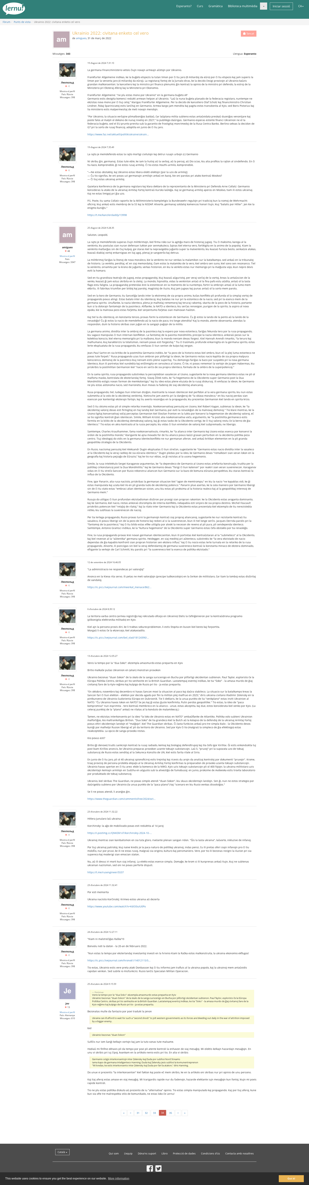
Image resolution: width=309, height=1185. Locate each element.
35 (170, 1113)
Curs (200, 6)
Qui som (114, 1153)
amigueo (81, 38)
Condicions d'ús (210, 1153)
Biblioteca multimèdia (242, 6)
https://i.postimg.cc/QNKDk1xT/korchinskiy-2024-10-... (119, 833)
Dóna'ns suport (147, 1153)
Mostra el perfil (67, 256)
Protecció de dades (184, 1153)
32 (146, 1113)
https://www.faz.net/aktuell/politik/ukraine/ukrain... (118, 134)
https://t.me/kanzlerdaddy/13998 (107, 215)
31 (138, 1113)
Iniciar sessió (281, 6)
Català (62, 1152)
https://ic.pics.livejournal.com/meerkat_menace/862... (119, 587)
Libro (164, 1153)
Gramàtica (216, 6)
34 (162, 1112)
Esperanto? (184, 6)
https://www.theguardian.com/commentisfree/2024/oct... (121, 798)
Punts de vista (22, 22)
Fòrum (6, 22)
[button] (263, 6)
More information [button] (118, 1178)
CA (300, 6)
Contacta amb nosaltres (239, 1153)
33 (154, 1113)
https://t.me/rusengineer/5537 (105, 872)
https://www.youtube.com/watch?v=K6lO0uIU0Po (116, 906)
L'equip (128, 1153)
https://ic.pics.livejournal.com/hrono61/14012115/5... (119, 960)
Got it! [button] (291, 1178)
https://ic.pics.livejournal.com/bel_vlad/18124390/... (118, 637)
